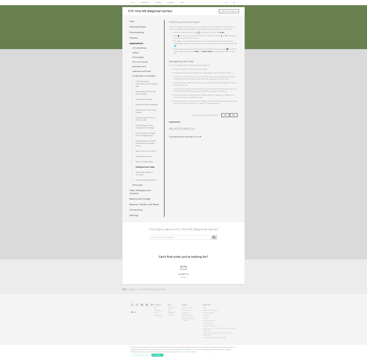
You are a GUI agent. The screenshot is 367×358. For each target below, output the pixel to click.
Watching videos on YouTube (144, 173)
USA (134, 312)
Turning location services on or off (185, 137)
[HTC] (132, 2)
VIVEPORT (158, 315)
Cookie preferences (140, 355)
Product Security (209, 320)
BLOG (182, 2)
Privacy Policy (208, 323)
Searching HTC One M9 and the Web (146, 93)
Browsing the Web (144, 99)
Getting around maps (145, 167)
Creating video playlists (146, 180)
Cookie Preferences (210, 326)
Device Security (208, 313)
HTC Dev (171, 308)
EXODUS (157, 310)
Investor (206, 315)
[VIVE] (234, 2)
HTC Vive (171, 315)
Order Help (186, 313)
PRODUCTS (145, 2)
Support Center (187, 308)
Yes (225, 115)
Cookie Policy (186, 352)
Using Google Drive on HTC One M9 (145, 119)
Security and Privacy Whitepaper (214, 337)
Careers (205, 318)
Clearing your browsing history (146, 111)
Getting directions (144, 156)
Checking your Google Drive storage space (145, 134)
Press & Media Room (210, 310)
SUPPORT (171, 2)
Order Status (186, 310)
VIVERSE (158, 2)
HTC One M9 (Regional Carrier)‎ (153, 289)
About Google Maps (144, 162)
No (234, 115)
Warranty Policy (187, 315)
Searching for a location (146, 151)
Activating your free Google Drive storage (145, 126)
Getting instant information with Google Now (146, 83)
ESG (204, 308)
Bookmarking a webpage (147, 105)
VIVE (156, 313)
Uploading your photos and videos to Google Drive (146, 143)
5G (155, 308)
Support (133, 289)
